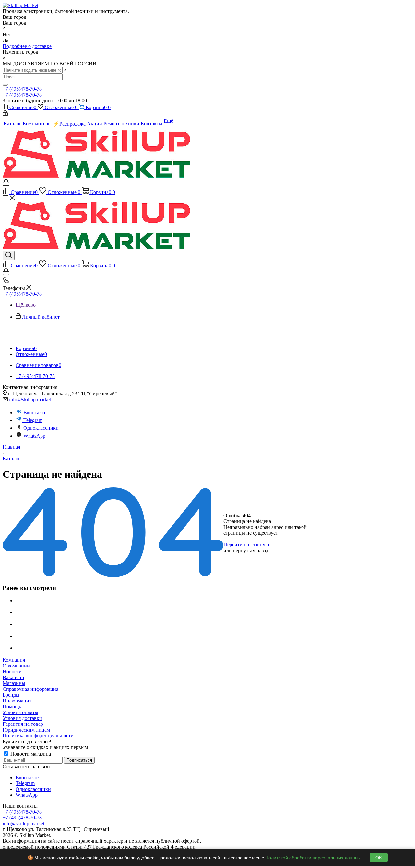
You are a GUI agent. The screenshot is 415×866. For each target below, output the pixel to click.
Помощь (12, 706)
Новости (12, 671)
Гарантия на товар (23, 724)
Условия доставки (22, 718)
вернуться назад (250, 550)
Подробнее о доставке (27, 46)
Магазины (14, 683)
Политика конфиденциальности (38, 735)
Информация (17, 700)
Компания (14, 660)
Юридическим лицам (26, 730)
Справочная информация (30, 689)
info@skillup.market (30, 399)
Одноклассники (41, 428)
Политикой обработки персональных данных (313, 857)
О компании (16, 665)
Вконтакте (34, 412)
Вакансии (13, 677)
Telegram (32, 420)
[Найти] (5, 85)
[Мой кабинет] (5, 114)
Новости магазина (30, 754)
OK (378, 857)
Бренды (11, 695)
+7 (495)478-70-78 (22, 89)
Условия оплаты (20, 712)
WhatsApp (34, 436)
